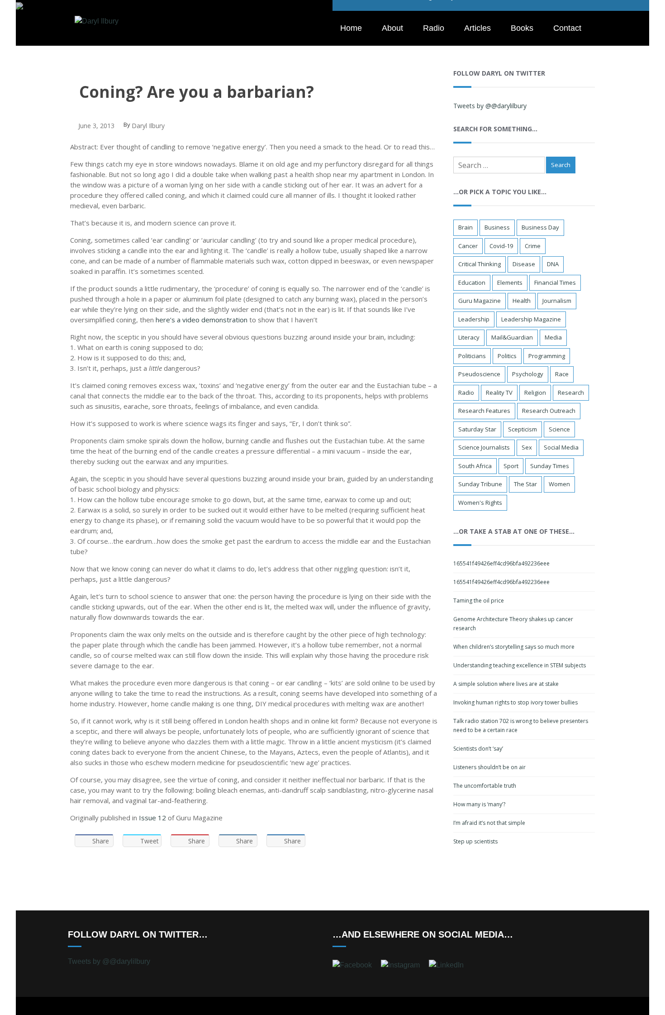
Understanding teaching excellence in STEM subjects (519, 665)
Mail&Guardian (512, 337)
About (392, 28)
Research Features (484, 411)
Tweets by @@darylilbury (490, 105)
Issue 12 (152, 817)
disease (524, 264)
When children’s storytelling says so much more (514, 647)
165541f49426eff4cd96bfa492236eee (501, 563)
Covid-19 (501, 246)
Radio (433, 28)
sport (511, 466)
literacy (469, 337)
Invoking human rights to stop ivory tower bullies (515, 702)
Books (522, 28)
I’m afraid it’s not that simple (489, 823)
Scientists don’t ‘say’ (478, 748)
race (562, 374)
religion (535, 392)
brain (465, 227)
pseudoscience (479, 374)
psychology (527, 374)
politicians (472, 356)
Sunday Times (549, 466)
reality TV (499, 392)
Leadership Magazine (531, 319)
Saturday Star (477, 429)
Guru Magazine (479, 301)
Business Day (540, 227)
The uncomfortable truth (484, 786)
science (559, 429)
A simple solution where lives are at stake (506, 684)
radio (466, 392)
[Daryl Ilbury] (97, 20)
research (571, 392)
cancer (468, 246)
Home (351, 28)
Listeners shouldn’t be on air (489, 767)
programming (546, 356)
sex (527, 447)
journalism (556, 301)
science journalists (484, 447)
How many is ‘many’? (479, 804)
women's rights (480, 502)
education (471, 282)
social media (561, 447)
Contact (567, 28)
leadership (473, 319)
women (559, 484)
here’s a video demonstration (201, 319)
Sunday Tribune (480, 484)
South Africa (475, 466)
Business (497, 227)
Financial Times (555, 282)
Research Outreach (548, 411)
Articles (477, 28)
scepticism (522, 429)
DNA (553, 264)
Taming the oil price (478, 600)
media (553, 337)
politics (507, 356)
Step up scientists (475, 841)
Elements (509, 282)
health (522, 301)
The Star (525, 484)
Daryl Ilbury (148, 125)
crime (533, 246)
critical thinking (479, 264)
